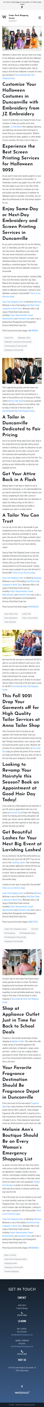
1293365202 (34, 606)
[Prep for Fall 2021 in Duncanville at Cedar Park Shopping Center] (22, 642)
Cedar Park (8, 338)
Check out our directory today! (23, 572)
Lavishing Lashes (18, 862)
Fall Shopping (9, 933)
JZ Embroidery (16, 126)
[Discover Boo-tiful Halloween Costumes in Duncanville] (22, 38)
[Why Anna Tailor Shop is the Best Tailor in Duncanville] (22, 371)
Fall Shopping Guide (27, 933)
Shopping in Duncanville (13, 350)
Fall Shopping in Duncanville (15, 937)
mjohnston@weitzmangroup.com (22, 1346)
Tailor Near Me (10, 622)
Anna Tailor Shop (16, 400)
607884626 (34, 330)
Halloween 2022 (24, 338)
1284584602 (34, 1247)
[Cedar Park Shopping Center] (4, 17)
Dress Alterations (10, 618)
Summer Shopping (11, 1271)
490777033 (34, 921)
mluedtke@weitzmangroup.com (22, 1334)
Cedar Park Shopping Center (12, 301)
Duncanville (19, 74)
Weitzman (37, 301)
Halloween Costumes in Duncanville (17, 342)
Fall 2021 (34, 929)
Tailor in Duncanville (29, 618)
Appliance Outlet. (18, 1041)
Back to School (10, 1255)
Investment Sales (24, 318)
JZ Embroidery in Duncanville (15, 346)
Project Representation (18, 315)
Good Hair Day (15, 812)
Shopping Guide (10, 1263)
